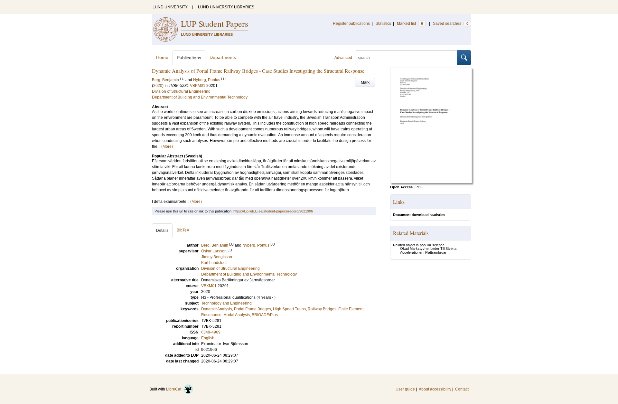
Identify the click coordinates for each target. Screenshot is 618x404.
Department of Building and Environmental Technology (200, 97)
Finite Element (350, 309)
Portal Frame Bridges (252, 309)
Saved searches (450, 23)
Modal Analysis (236, 315)
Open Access (401, 187)
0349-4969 (210, 332)
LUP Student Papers (214, 23)
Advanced (343, 57)
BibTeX (183, 230)
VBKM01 (197, 85)
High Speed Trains (289, 309)
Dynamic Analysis (216, 309)
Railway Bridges (322, 309)
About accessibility (435, 389)
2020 (157, 85)
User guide (405, 389)
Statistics (383, 23)
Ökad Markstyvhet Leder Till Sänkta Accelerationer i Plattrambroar (428, 250)
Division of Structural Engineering (181, 91)
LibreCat (174, 389)
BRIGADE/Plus (265, 315)
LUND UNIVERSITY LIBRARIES (226, 7)
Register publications (351, 23)
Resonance (211, 315)
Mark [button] (365, 82)
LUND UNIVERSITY (170, 7)
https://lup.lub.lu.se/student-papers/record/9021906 (273, 211)
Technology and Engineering (226, 303)
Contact (462, 389)
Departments (223, 57)
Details (162, 230)
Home (162, 57)
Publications (189, 57)
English (207, 338)
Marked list (410, 23)
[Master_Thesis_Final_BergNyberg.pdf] (431, 182)
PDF (419, 187)
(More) (167, 146)
